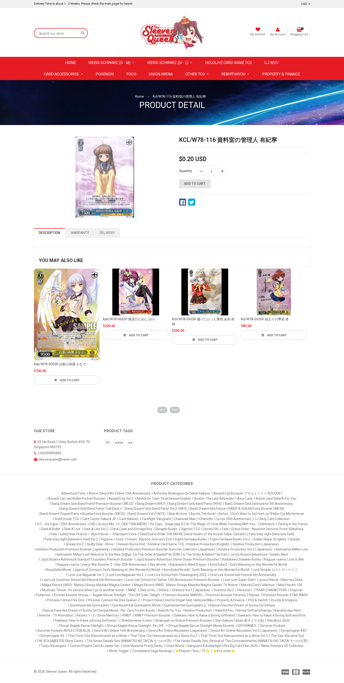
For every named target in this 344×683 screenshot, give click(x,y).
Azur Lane (245, 498)
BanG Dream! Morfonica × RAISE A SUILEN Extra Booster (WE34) (237, 508)
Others (163, 590)
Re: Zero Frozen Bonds (138, 610)
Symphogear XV (52, 636)
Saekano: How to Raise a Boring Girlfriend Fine (272, 615)
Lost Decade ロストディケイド (275, 570)
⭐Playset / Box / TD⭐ (192, 651)
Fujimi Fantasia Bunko (191, 539)
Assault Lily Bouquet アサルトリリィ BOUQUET (248, 493)
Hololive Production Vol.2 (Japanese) (245, 549)
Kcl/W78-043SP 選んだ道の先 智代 (266, 319)
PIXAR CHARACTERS (271, 590)
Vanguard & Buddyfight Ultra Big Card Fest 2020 (222, 646)
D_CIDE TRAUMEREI (132, 524)
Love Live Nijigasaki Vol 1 (86, 575)
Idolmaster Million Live (291, 549)
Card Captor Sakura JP (99, 519)
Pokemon (43, 595)
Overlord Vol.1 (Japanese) (191, 590)
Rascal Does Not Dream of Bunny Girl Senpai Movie (81, 610)
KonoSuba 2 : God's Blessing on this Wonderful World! (248, 564)
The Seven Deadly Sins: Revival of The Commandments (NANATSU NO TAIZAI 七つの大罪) (241, 641)
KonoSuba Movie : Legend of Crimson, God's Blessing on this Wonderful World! (103, 570)
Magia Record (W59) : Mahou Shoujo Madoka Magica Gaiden (86, 585)
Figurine (107, 539)
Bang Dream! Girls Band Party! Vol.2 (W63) (156, 508)
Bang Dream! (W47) (151, 504)
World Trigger (119, 651)
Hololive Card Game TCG (166, 544)
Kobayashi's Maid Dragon (188, 564)
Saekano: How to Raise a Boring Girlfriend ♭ (86, 620)
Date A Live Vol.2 (96, 529)
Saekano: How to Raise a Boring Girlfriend (204, 615)
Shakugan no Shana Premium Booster (183, 620)
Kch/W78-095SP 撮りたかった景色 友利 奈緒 (134, 321)
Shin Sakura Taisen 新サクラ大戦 (239, 620)
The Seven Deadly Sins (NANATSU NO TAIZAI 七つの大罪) (129, 641)
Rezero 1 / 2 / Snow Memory (98, 615)
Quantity (185, 171)
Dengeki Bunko (166, 529)
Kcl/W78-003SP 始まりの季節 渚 (196, 319)
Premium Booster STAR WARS (285, 595)
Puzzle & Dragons (284, 600)
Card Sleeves (129, 519)
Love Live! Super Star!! (239, 580)
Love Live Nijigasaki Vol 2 (125, 575)
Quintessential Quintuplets (89, 605)
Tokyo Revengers (53, 646)
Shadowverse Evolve (136, 620)
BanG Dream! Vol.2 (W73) (146, 514)
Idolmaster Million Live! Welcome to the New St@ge (94, 554)
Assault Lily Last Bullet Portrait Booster (76, 498)
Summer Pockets (272, 626)
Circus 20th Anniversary (233, 519)
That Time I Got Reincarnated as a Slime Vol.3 (234, 636)
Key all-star (158, 564)
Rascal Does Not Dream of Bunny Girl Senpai (242, 605)
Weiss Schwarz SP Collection (282, 646)
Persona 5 (244, 590)
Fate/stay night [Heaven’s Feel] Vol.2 (71, 539)
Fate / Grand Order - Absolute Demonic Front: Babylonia (262, 529)
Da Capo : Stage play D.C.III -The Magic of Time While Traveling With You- (203, 524)
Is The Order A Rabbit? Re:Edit (205, 554)
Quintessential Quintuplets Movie (136, 605)
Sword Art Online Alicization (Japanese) (177, 630)
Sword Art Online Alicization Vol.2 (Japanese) (243, 630)
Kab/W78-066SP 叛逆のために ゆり (60, 319)
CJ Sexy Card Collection (272, 519)
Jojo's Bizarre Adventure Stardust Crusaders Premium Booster (86, 559)
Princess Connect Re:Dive (65, 600)
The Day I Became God (287, 636)
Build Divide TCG (67, 519)
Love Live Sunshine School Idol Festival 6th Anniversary (82, 580)
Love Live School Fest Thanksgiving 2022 (177, 575)
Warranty (80, 233)
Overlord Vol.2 (223, 590)
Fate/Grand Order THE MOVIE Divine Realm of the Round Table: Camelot (193, 534)
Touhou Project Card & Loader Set (94, 646)
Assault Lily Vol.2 (121, 498)
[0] (182, 202)
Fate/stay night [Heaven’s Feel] (271, 534)
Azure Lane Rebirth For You (276, 498)
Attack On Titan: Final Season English (163, 498)
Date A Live (72, 529)
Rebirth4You (224, 610)
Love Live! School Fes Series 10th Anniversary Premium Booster (173, 580)
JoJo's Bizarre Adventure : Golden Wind (259, 554)
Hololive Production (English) (208, 544)
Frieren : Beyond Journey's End (149, 539)
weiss (119, 442)
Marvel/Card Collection (258, 585)
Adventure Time (73, 493)
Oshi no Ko (147, 590)
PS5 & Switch (258, 600)
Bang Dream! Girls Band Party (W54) (195, 504)
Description (49, 233)
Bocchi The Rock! (203, 514)
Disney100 (211, 529)
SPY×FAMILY (247, 626)
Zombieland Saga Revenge (152, 651)
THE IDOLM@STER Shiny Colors (60, 641)
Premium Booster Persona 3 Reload (232, 595)
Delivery (107, 233)
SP (108, 442)
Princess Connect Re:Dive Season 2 (114, 600)
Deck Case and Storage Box (131, 529)
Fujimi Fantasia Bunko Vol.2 (230, 539)
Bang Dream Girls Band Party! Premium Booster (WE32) (92, 504)
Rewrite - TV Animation (56, 615)
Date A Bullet (50, 529)
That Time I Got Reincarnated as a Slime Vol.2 (163, 636)
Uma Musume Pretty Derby (143, 646)
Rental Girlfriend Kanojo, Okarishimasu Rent (269, 610)
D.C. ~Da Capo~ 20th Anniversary (61, 524)
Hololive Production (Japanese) (256, 544)
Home (139, 96)
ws (130, 442)
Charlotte (206, 519)
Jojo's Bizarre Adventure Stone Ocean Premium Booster (177, 559)
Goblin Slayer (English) (269, 539)
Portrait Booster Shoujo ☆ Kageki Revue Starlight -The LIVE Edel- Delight (107, 595)
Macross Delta (292, 580)
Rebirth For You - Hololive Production (185, 610)
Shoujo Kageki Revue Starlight (81, 626)
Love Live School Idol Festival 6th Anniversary (243, 575)
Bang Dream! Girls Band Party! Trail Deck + (91, 508)
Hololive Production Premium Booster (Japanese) (73, 549)
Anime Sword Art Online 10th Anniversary (119, 493)
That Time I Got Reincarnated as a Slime (97, 636)
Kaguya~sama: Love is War (284, 559)
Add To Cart (69, 335)
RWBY (126, 615)
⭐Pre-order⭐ (224, 651)
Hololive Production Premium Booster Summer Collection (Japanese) (164, 549)
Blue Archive (178, 514)
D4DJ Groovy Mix (101, 524)
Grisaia (294, 539)
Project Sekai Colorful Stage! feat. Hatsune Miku (178, 600)
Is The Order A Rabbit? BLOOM (157, 554)
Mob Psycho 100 (290, 585)
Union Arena (175, 646)
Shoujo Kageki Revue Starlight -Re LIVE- (136, 626)
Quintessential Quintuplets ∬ (185, 605)
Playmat (296, 590)
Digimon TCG (190, 529)
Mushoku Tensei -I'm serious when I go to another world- (83, 590)
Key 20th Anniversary (131, 564)
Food (119, 539)
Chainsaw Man (185, 519)
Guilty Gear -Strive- (101, 544)
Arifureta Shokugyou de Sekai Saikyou (182, 493)
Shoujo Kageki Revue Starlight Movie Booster (201, 626)
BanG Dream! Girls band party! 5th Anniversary (259, 504)
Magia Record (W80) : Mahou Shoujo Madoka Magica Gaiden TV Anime (186, 585)
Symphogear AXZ (294, 630)
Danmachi (267, 524)
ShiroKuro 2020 (278, 620)
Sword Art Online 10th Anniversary (119, 630)
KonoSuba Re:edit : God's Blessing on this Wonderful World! (206, 570)
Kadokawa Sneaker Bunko (241, 559)
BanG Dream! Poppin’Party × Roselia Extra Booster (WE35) (82, 514)
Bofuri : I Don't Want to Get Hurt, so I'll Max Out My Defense (261, 514)
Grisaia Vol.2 (75, 544)
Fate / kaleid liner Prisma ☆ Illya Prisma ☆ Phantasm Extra (93, 534)
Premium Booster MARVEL (183, 595)
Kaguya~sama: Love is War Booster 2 (84, 564)
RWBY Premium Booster (153, 615)
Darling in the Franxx (292, 524)
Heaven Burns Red (131, 544)
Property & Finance (231, 600)
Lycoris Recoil (268, 580)
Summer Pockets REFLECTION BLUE (64, 630)
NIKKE (132, 590)
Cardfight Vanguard (156, 519)
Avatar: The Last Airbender (214, 498)
